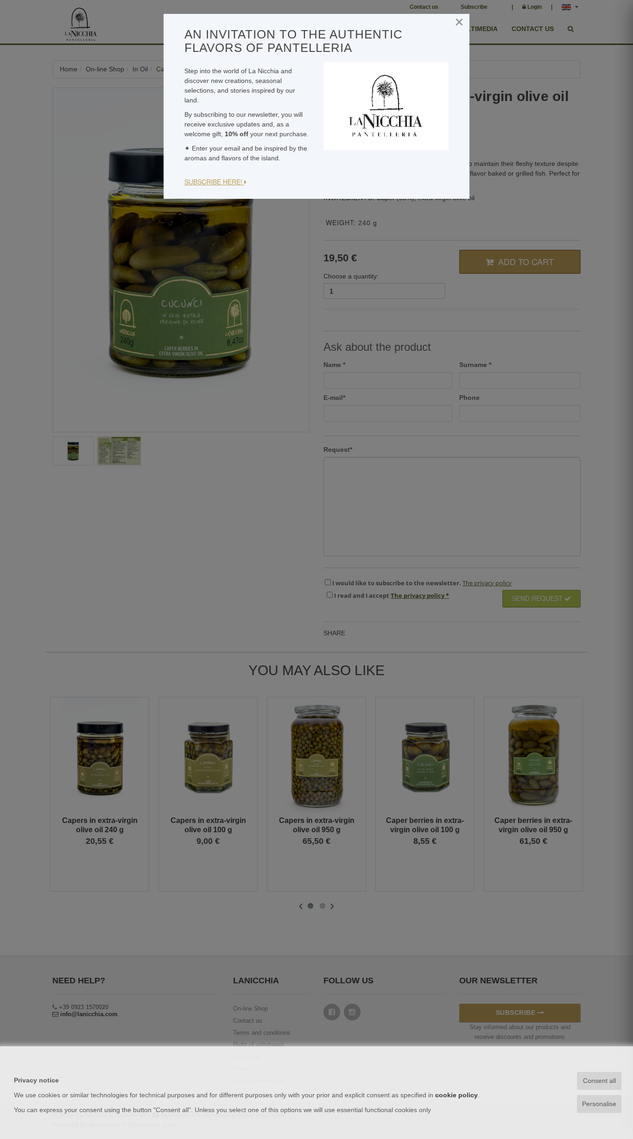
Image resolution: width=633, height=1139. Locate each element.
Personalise (599, 1103)
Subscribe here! (214, 181)
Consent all (599, 1080)
